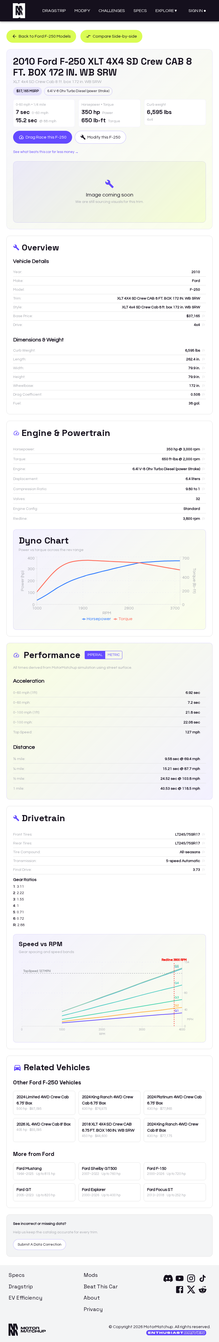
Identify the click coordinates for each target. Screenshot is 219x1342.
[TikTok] (202, 1282)
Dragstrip (54, 11)
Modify (82, 11)
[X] (191, 1293)
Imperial (95, 655)
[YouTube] (179, 1282)
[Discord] (168, 1282)
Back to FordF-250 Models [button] (45, 36)
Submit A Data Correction (39, 1244)
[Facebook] (179, 1293)
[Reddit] (202, 1293)
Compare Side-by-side (115, 36)
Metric (114, 655)
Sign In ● (197, 11)
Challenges (112, 11)
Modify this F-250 (103, 137)
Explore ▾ (166, 11)
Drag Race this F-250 (46, 137)
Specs (140, 11)
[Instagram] (191, 1282)
